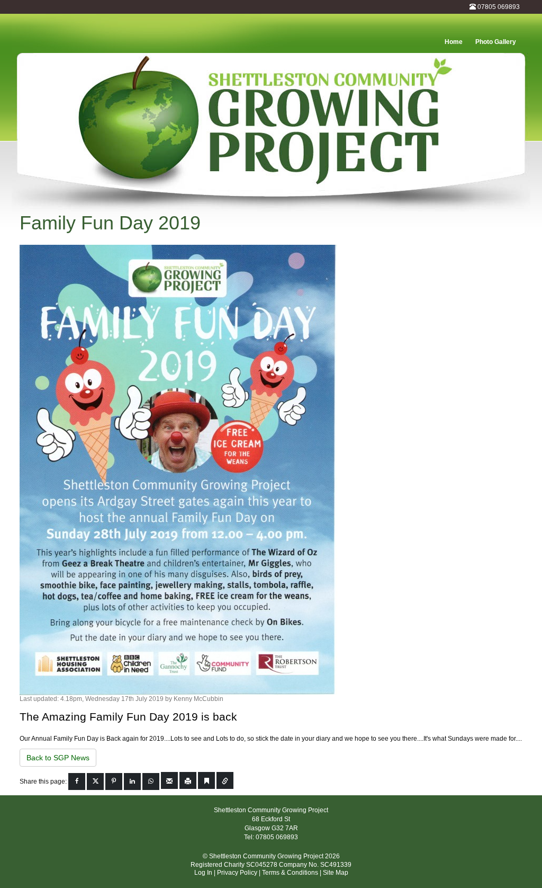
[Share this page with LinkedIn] (132, 781)
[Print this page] (187, 780)
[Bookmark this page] (206, 780)
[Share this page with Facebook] (76, 781)
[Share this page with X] (95, 781)
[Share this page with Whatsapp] (150, 781)
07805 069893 (498, 7)
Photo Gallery (495, 42)
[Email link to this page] (169, 780)
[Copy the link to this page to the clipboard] (224, 780)
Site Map (335, 872)
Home (454, 42)
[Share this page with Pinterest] (113, 781)
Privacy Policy (237, 872)
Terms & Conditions (290, 872)
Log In (203, 872)
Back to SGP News (57, 757)
